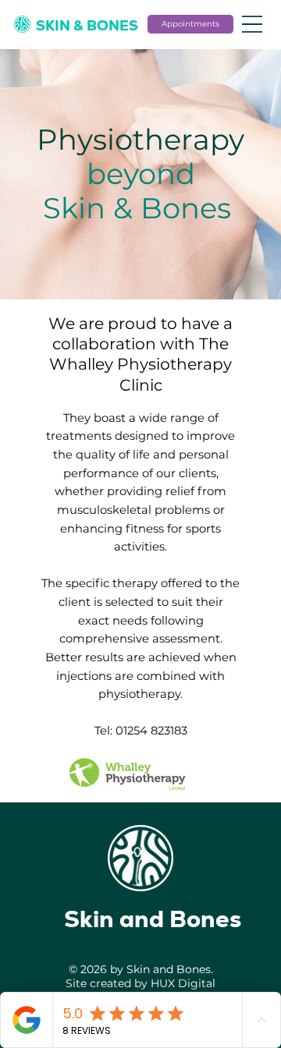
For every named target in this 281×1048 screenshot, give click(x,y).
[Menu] (252, 24)
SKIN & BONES (87, 25)
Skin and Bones (152, 919)
